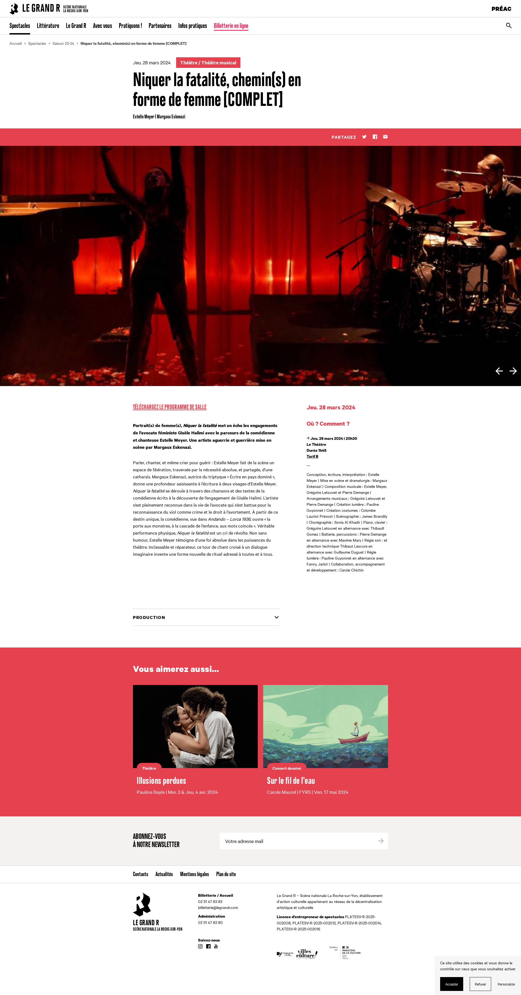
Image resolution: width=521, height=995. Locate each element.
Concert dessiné (286, 768)
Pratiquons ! (130, 26)
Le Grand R (76, 26)
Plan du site (226, 874)
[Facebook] (374, 137)
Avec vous (102, 26)
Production (149, 617)
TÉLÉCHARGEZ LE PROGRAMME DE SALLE (170, 407)
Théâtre (188, 62)
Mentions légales (194, 874)
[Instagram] (200, 946)
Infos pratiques (192, 26)
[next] (513, 371)
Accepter (451, 983)
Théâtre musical (218, 62)
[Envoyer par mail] (385, 137)
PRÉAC (502, 8)
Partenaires (160, 26)
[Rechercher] (509, 26)
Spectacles (19, 26)
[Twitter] (364, 137)
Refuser (480, 983)
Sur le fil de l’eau (291, 781)
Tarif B (312, 456)
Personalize (506, 983)
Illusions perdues (161, 781)
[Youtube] (216, 946)
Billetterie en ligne (231, 26)
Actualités (164, 874)
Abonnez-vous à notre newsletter (156, 840)
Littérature (48, 26)
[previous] (499, 371)
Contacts (140, 874)
